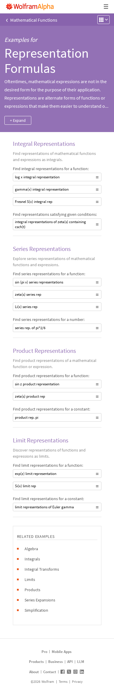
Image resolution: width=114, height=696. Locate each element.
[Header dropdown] (106, 6)
